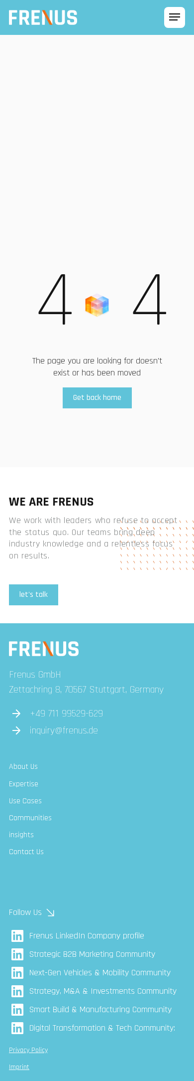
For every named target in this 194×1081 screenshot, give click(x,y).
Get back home (97, 397)
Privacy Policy (28, 1050)
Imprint (19, 1067)
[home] (43, 17)
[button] (174, 17)
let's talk (33, 594)
